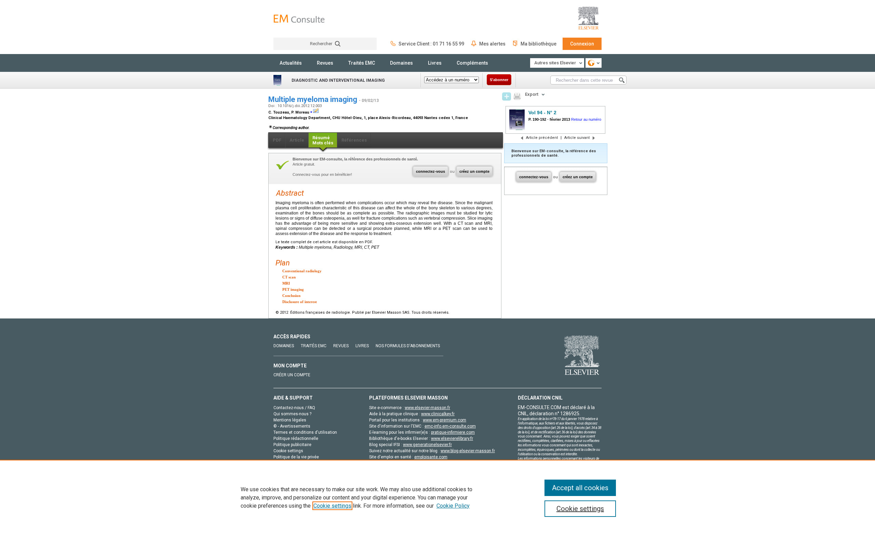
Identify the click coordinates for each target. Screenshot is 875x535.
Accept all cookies (580, 488)
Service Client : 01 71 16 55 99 (431, 44)
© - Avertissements (291, 426)
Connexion (582, 44)
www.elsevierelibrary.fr (452, 438)
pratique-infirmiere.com (453, 432)
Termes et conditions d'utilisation (305, 432)
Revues (325, 63)
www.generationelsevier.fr (427, 444)
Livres (435, 63)
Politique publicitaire (292, 444)
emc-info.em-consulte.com (450, 426)
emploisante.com (430, 457)
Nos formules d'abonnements (408, 345)
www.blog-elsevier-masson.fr (468, 450)
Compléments (472, 63)
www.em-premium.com (444, 420)
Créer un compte (291, 375)
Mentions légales (289, 420)
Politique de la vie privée (296, 457)
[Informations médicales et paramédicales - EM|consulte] (299, 18)
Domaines (401, 63)
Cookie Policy (453, 506)
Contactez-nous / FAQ (294, 407)
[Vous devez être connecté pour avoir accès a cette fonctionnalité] (506, 96)
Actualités (291, 63)
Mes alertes (492, 44)
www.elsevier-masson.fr (427, 407)
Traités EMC (361, 63)
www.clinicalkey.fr (438, 414)
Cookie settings (332, 506)
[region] (437, 497)
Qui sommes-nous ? (292, 414)
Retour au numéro (586, 119)
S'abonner (499, 80)
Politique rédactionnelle (295, 438)
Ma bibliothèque (538, 44)
